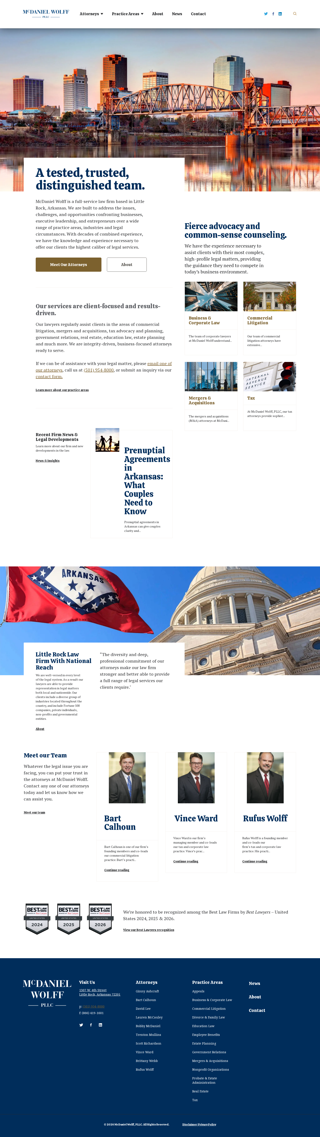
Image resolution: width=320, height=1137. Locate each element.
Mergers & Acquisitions (210, 1061)
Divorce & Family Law (208, 1017)
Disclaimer (189, 1124)
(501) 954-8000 (99, 370)
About (157, 14)
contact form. (49, 376)
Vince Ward (144, 1052)
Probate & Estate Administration (204, 1080)
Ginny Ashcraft (147, 991)
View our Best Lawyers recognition (148, 929)
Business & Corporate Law (212, 1000)
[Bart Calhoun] (127, 816)
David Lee (143, 1008)
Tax (195, 1100)
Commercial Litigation (209, 1008)
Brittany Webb (147, 1061)
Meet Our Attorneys (68, 264)
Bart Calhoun (146, 1000)
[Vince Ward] (196, 812)
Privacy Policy (207, 1124)
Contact (198, 14)
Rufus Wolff (145, 1069)
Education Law (203, 1026)
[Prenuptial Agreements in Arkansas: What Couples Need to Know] (131, 484)
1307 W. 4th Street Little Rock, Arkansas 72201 (99, 992)
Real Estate (200, 1091)
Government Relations (209, 1052)
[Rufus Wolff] (265, 812)
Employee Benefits (206, 1035)
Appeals (198, 991)
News (177, 14)
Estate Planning (204, 1043)
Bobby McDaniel (148, 1026)
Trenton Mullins (148, 1035)
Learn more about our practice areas (62, 390)
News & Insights (48, 461)
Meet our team (34, 812)
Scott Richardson (148, 1043)
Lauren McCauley (149, 1017)
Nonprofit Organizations (210, 1069)
